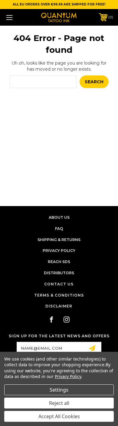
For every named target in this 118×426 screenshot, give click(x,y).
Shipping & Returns (59, 239)
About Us (59, 217)
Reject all (59, 403)
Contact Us (59, 284)
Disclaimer (58, 306)
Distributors (59, 273)
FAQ (59, 228)
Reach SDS (59, 261)
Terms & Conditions (59, 295)
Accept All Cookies (59, 416)
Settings (59, 389)
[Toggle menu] (17, 17)
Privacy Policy (59, 250)
